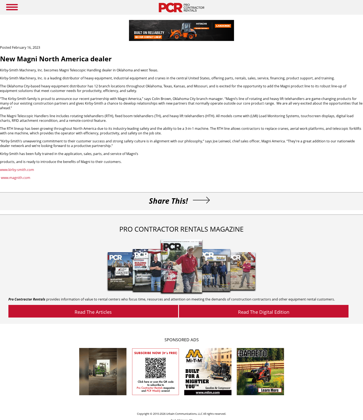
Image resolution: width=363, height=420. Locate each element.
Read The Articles (93, 312)
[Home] (181, 13)
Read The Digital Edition (263, 312)
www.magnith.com (15, 177)
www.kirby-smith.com (17, 169)
